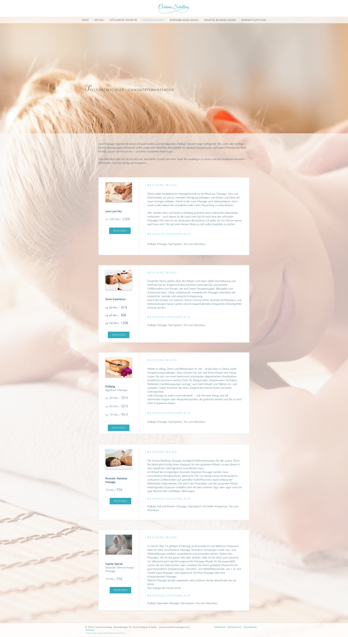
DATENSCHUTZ (234, 627)
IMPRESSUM (220, 627)
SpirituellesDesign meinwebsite (111, 633)
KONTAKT (90, 630)
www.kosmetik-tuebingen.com (174, 627)
